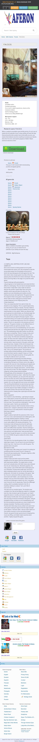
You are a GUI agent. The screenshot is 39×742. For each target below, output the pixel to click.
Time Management (8, 597)
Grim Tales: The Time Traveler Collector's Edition (23, 620)
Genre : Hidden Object (15, 185)
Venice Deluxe (8, 728)
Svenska (6, 694)
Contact (23, 680)
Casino (6, 605)
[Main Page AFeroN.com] (19, 18)
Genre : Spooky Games (14, 207)
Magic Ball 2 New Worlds (11, 722)
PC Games (15, 8)
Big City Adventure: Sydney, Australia (12, 720)
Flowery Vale (24, 711)
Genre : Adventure (14, 187)
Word (5, 581)
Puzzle (16, 37)
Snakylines (24, 714)
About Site (24, 671)
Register (4, 551)
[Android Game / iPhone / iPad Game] (6, 7)
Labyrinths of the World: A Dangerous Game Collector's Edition (28, 725)
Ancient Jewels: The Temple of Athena (23, 644)
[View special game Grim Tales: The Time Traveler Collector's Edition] (5, 624)
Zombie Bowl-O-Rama (10, 709)
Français (6, 683)
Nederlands (7, 688)
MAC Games (9, 37)
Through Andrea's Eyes (27, 722)
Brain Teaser (7, 591)
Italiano (6, 685)
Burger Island (7, 734)
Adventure (6, 594)
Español (6, 680)
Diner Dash (24, 706)
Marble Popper (7, 589)
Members (23, 683)
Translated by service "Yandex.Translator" (25, 730)
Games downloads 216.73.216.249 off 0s (16, 3)
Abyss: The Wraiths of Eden (28, 717)
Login (3, 549)
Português (7, 691)
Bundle (6, 607)
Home (3, 37)
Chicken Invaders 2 (9, 717)
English (6, 674)
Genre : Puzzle (13, 163)
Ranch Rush (7, 714)
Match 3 (6, 586)
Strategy (6, 602)
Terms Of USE (25, 677)
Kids (5, 599)
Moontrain (23, 709)
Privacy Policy (25, 674)
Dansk (6, 671)
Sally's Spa (7, 731)
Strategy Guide (28, 697)
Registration (24, 688)
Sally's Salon (7, 725)
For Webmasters (25, 694)
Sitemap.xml (21, 741)
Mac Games (23, 8)
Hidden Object (7, 583)
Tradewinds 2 (7, 711)
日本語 (6, 696)
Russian (6, 699)
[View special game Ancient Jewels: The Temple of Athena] (5, 648)
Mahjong (6, 573)
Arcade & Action (8, 570)
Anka (5, 706)
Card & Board (7, 578)
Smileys (23, 720)
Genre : (10, 191)
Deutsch (6, 677)
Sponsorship (24, 691)
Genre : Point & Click (14, 189)
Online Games (33, 8)
